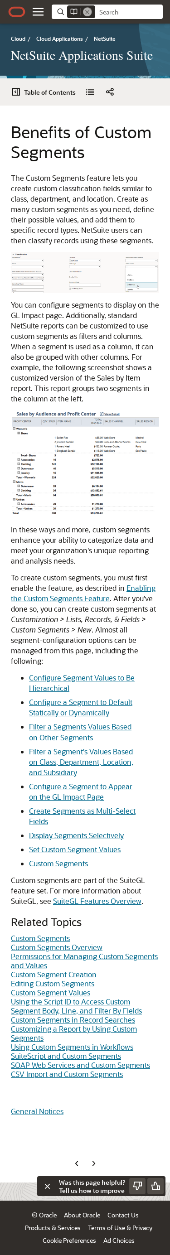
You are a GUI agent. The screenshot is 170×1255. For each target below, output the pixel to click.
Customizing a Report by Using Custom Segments (74, 1033)
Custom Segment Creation (54, 974)
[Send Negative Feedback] (137, 1186)
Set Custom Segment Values (75, 849)
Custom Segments (58, 863)
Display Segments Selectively (76, 835)
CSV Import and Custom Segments (67, 1074)
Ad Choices (119, 1240)
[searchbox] (129, 12)
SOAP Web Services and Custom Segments (80, 1065)
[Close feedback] (47, 1186)
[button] (38, 12)
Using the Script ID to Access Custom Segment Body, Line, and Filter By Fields (76, 1006)
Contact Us (123, 1215)
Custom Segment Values (50, 992)
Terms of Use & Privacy (120, 1227)
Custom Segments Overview (56, 947)
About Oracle (82, 1215)
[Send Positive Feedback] (155, 1186)
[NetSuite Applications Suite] (90, 92)
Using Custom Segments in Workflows (72, 1047)
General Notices (37, 1111)
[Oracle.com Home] (16, 11)
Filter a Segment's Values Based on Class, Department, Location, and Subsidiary (81, 762)
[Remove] (87, 12)
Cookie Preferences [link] (69, 1240)
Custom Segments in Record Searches (73, 1019)
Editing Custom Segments (52, 983)
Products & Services (53, 1227)
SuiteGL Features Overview (97, 901)
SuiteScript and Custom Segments (66, 1056)
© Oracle (44, 1215)
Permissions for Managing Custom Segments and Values (84, 960)
